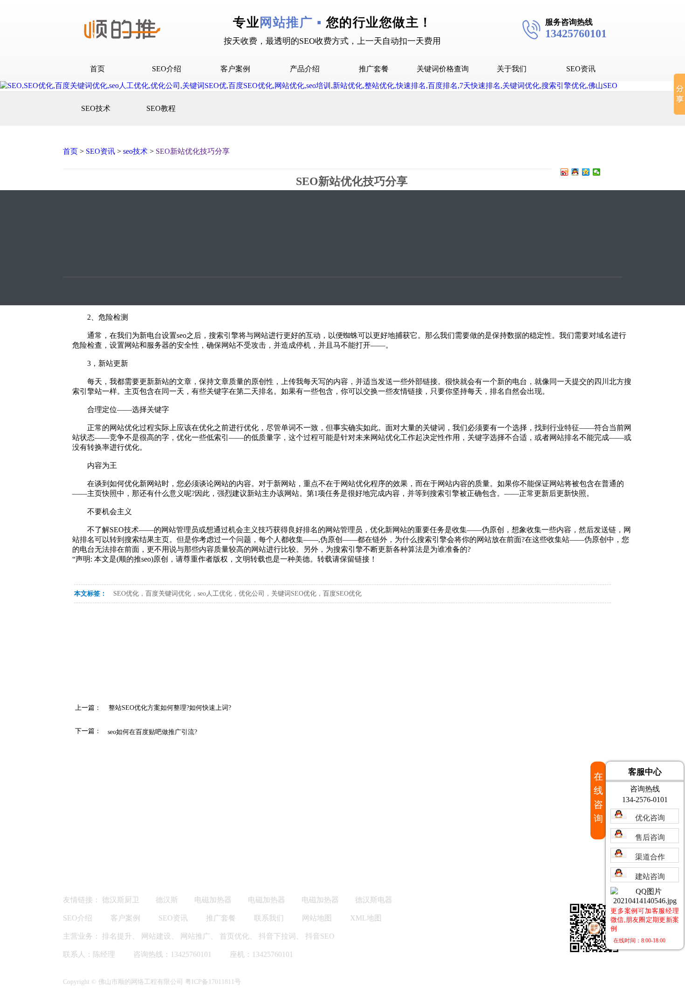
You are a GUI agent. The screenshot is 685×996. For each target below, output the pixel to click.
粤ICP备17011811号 (213, 981)
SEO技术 (95, 108)
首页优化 (234, 936)
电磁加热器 (213, 900)
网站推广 (195, 936)
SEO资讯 (581, 69)
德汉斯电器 (373, 900)
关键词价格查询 (443, 69)
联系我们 (269, 918)
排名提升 (117, 936)
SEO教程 (161, 108)
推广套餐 (374, 69)
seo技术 (135, 151)
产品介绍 (305, 69)
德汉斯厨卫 (120, 900)
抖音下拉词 (277, 936)
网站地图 (317, 918)
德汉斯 (167, 900)
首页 (97, 69)
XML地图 (366, 918)
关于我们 (512, 69)
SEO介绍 (166, 69)
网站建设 (156, 936)
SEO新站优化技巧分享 (193, 151)
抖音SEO (320, 936)
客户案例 (235, 69)
